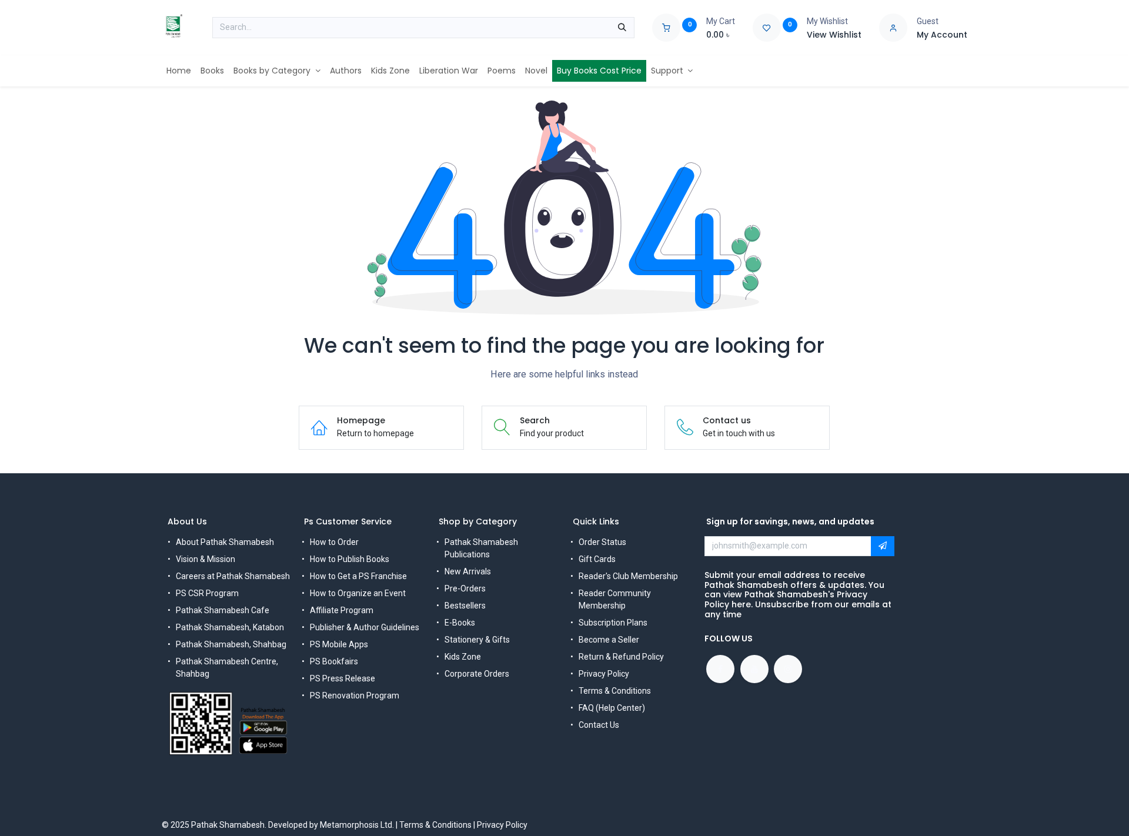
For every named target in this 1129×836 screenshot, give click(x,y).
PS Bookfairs (334, 661)
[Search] (622, 28)
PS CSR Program (207, 593)
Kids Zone (463, 656)
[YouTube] (754, 669)
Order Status (602, 542)
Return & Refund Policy (621, 656)
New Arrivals (468, 571)
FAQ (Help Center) (612, 708)
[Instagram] (788, 669)
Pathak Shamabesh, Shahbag (231, 644)
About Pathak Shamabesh (225, 542)
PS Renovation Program (354, 695)
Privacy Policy (604, 673)
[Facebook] (720, 669)
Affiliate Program (341, 610)
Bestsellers (465, 605)
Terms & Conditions (615, 690)
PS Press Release (342, 678)
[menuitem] (179, 71)
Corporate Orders (477, 673)
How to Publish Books (349, 559)
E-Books (460, 622)
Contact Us (599, 725)
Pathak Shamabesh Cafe (222, 610)
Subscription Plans (613, 622)
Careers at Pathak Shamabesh (233, 576)
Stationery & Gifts (477, 639)
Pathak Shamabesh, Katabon (230, 627)
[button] (882, 546)
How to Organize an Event (358, 593)
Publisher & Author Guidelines (364, 627)
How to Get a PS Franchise (358, 576)
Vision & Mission (205, 559)
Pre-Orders (465, 588)
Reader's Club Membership (628, 576)
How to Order (334, 542)
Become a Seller (609, 639)
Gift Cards (597, 559)
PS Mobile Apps (339, 644)
